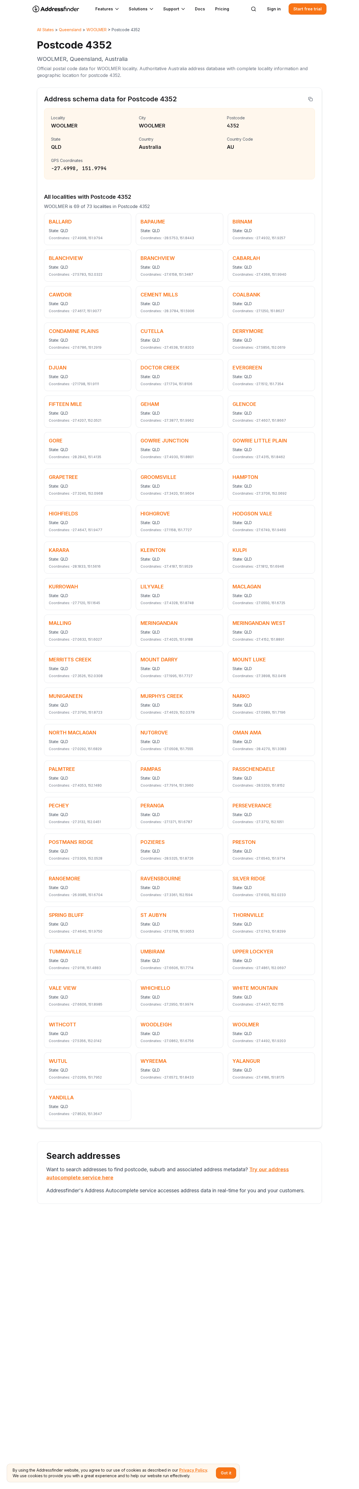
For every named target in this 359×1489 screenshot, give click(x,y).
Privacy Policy (193, 1470)
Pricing (222, 8)
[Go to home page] (59, 9)
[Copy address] (310, 99)
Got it (226, 1472)
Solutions (138, 8)
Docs (200, 8)
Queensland (70, 29)
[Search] (253, 9)
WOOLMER (96, 29)
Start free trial (307, 8)
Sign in (274, 8)
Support (171, 8)
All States (45, 29)
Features (104, 8)
